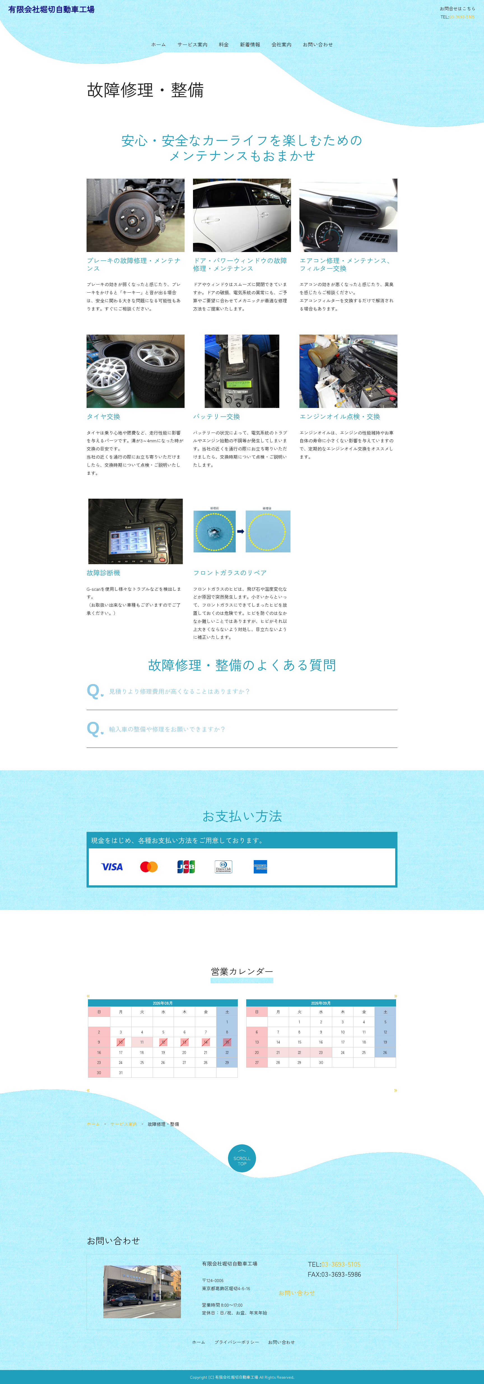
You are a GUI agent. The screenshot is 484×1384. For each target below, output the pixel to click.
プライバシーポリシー (236, 1342)
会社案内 (281, 44)
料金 (224, 44)
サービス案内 (192, 44)
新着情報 (250, 44)
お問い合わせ (318, 44)
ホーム (158, 44)
